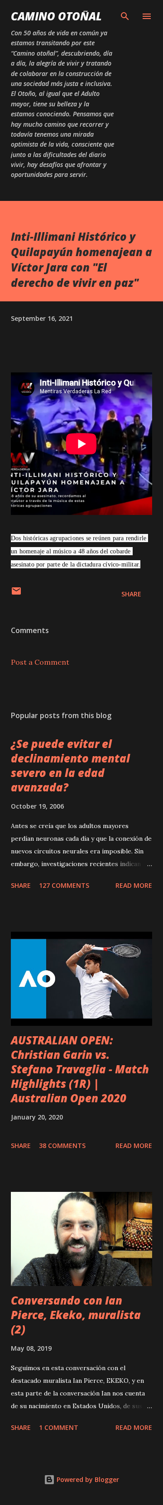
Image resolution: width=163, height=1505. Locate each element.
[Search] (125, 16)
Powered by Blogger (87, 1479)
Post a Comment (40, 662)
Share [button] (131, 594)
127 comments (64, 885)
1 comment (58, 1427)
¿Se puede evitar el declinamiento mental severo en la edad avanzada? (70, 765)
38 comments (62, 1145)
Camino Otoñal (56, 16)
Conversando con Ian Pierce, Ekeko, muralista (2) (76, 1315)
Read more (133, 885)
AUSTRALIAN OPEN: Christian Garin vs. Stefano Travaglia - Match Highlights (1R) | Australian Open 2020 (80, 1069)
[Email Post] (16, 594)
